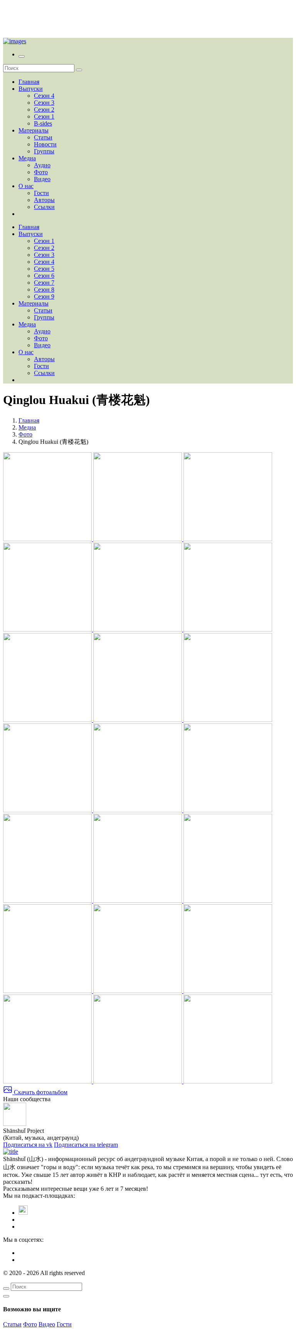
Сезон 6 (44, 275)
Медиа (27, 158)
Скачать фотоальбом (39, 1092)
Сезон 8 (44, 289)
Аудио (42, 165)
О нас (26, 186)
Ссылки (44, 207)
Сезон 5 (44, 268)
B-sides (43, 123)
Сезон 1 (44, 116)
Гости (41, 193)
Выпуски (30, 88)
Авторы (44, 200)
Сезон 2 (44, 109)
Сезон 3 (44, 102)
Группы (44, 151)
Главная (28, 81)
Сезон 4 (44, 95)
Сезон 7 (44, 282)
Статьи (43, 137)
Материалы (33, 130)
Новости (45, 144)
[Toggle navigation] (21, 56)
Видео (42, 179)
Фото (41, 172)
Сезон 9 (44, 296)
